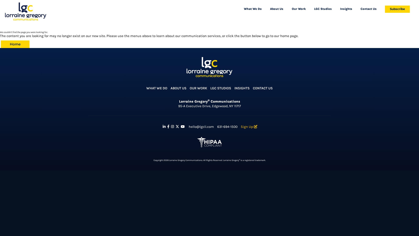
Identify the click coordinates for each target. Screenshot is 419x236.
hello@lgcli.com (201, 127)
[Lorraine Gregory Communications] (25, 11)
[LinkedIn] (164, 127)
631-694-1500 (227, 127)
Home (15, 44)
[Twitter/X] (177, 127)
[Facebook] (168, 127)
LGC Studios (323, 8)
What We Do (253, 8)
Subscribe (397, 9)
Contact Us (369, 8)
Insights (346, 8)
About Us (276, 8)
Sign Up (247, 127)
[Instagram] (172, 127)
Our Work (299, 8)
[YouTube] (183, 127)
